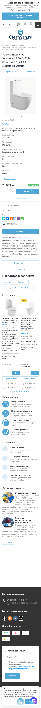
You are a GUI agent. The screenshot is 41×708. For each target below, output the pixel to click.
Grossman (24, 333)
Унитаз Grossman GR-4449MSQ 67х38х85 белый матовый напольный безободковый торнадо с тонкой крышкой (29, 325)
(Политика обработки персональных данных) (21, 667)
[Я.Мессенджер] (3, 218)
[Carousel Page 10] (28, 391)
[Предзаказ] (16, 373)
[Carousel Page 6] (21, 391)
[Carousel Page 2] (21, 116)
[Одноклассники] (11, 218)
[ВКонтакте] (7, 218)
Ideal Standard (7, 325)
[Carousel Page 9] (26, 391)
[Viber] (18, 218)
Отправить (12, 676)
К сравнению (13, 205)
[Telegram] (14, 218)
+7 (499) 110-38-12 (17, 600)
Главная (5, 45)
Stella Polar (6, 124)
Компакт (22, 45)
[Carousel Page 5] (19, 391)
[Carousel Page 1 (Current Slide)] (19, 116)
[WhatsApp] (22, 218)
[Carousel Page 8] (24, 391)
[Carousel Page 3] (16, 391)
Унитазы (14, 45)
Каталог (38, 25)
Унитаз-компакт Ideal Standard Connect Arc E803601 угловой (10, 320)
